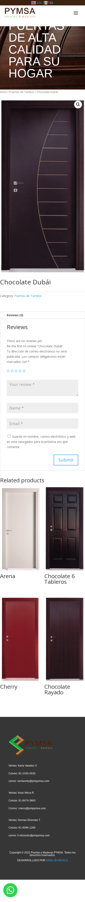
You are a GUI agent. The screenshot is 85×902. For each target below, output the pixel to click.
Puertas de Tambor (21, 92)
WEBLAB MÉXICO (57, 860)
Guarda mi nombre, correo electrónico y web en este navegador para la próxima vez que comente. (41, 441)
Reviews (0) (15, 315)
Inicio (3, 92)
